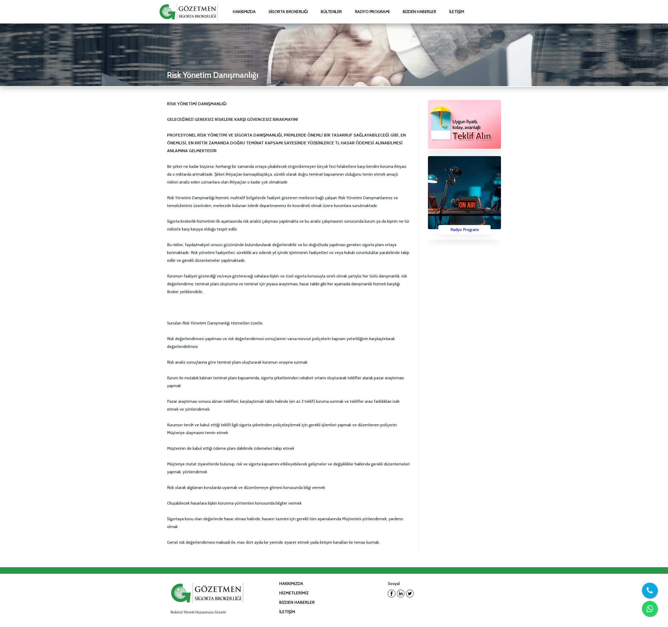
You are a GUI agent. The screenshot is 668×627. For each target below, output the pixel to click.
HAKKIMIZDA (291, 583)
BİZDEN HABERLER (297, 602)
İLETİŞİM (287, 611)
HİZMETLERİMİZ (294, 592)
